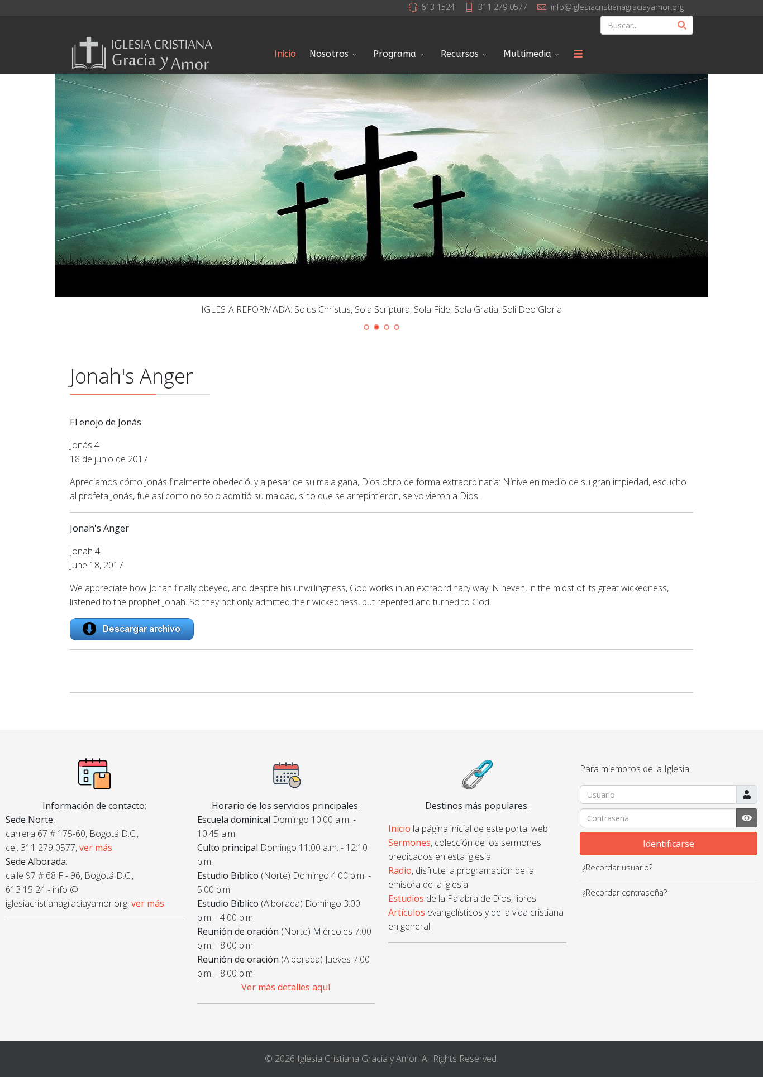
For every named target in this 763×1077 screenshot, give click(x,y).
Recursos (460, 54)
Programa (394, 54)
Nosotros (329, 54)
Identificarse (668, 843)
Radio (400, 870)
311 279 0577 (502, 7)
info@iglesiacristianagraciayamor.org (617, 7)
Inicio (285, 54)
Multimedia (527, 54)
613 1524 (438, 7)
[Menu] (578, 54)
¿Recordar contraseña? (625, 892)
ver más (95, 847)
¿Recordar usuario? (617, 867)
